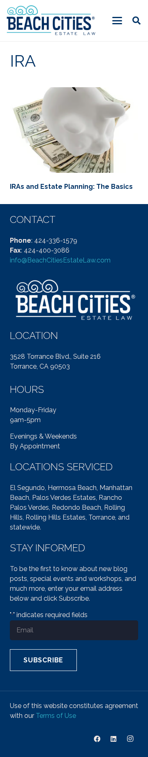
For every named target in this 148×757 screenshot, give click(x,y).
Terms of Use (56, 716)
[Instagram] (130, 739)
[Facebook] (97, 739)
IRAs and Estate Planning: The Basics (71, 186)
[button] (117, 21)
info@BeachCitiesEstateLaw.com (60, 260)
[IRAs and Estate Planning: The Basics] (74, 130)
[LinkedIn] (113, 739)
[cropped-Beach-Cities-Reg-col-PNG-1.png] (52, 20)
